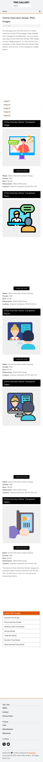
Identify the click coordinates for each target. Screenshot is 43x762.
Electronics (6, 733)
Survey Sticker (9, 631)
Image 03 (7, 108)
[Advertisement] (21, 75)
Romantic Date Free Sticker (14, 627)
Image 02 (7, 105)
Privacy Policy (7, 716)
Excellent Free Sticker (12, 640)
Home (5, 25)
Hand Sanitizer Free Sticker (14, 644)
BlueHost (32, 753)
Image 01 (7, 101)
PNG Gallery (21, 2)
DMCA (4, 708)
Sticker (9, 25)
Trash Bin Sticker (10, 636)
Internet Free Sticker (11, 618)
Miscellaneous (7, 729)
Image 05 (7, 115)
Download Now (21, 171)
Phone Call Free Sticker (12, 622)
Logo (4, 725)
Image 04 (7, 112)
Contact (5, 712)
